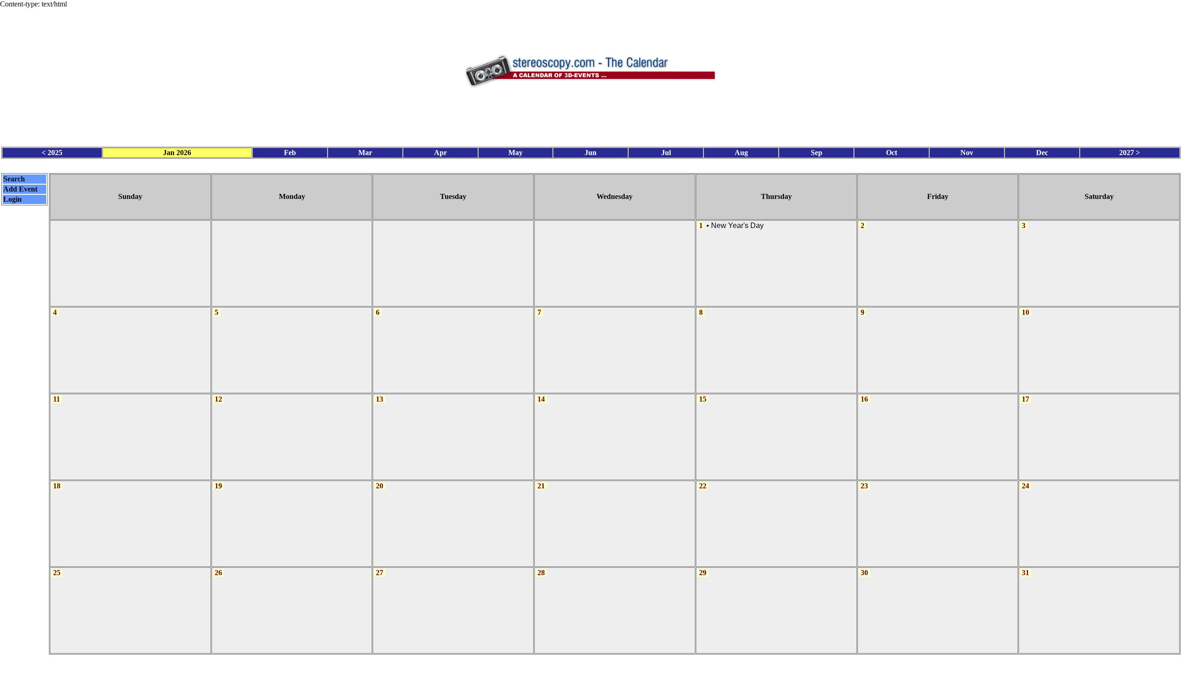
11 (56, 399)
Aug (741, 152)
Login (12, 199)
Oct (891, 152)
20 (379, 486)
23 (864, 486)
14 (541, 399)
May (515, 152)
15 (702, 399)
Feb (290, 152)
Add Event (20, 189)
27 (379, 573)
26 (218, 573)
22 (702, 486)
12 (218, 399)
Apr (440, 152)
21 (541, 486)
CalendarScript (611, 663)
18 (56, 486)
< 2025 (52, 152)
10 (1025, 312)
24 (1025, 486)
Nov (966, 152)
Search (14, 179)
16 (864, 399)
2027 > (1129, 152)
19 (218, 486)
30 (864, 573)
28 (541, 573)
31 (1025, 573)
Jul (666, 152)
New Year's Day (737, 225)
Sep (816, 152)
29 (702, 573)
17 (1025, 399)
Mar (365, 152)
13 (379, 399)
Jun (591, 152)
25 (56, 573)
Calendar (565, 663)
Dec (1042, 152)
